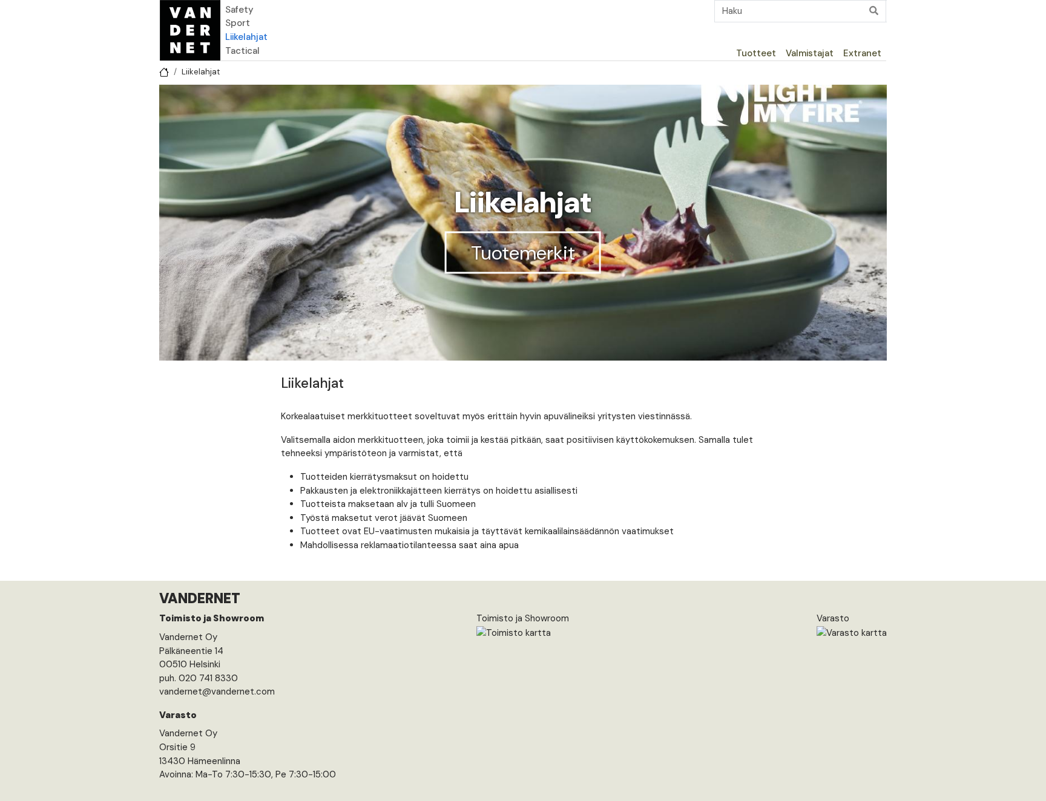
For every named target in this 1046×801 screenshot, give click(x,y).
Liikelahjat (246, 37)
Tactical (242, 51)
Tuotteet (756, 53)
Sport (237, 23)
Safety (239, 10)
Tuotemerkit (523, 253)
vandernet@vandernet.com (217, 691)
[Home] (190, 30)
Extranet (862, 53)
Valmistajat (810, 53)
